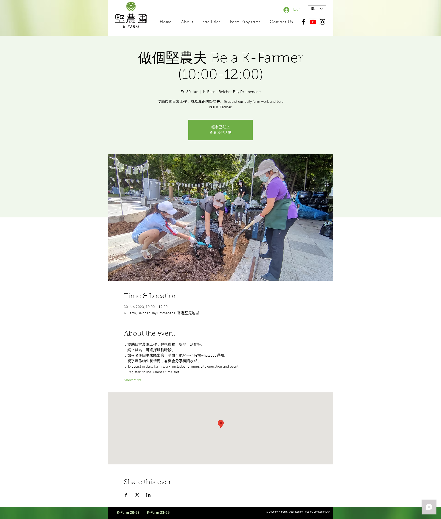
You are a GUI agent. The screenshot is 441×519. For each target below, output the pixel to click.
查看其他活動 (220, 132)
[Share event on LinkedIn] (148, 495)
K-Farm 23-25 (158, 513)
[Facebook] (303, 21)
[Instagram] (322, 21)
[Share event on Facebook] (126, 495)
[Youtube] (313, 21)
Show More (132, 380)
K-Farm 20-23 (131, 513)
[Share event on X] (137, 495)
